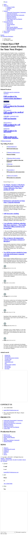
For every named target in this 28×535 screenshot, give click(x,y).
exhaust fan (7, 355)
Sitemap (2, 458)
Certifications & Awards (9, 449)
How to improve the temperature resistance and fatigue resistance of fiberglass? (14, 239)
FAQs (5, 453)
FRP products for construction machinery (13, 97)
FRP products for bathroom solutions (11, 137)
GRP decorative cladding (11, 213)
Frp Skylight (8, 367)
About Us (6, 5)
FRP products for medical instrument (13, 112)
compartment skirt (9, 362)
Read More (6, 101)
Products (6, 11)
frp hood (5, 461)
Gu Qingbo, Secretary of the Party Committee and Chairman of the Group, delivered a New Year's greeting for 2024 (14, 187)
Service (8, 9)
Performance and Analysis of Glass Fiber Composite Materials (14, 201)
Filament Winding (11, 29)
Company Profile (11, 7)
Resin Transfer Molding (12, 27)
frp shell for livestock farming (12, 358)
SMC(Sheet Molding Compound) (14, 28)
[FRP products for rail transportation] (7, 122)
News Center (7, 31)
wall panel (3, 459)
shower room (9, 459)
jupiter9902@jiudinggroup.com (11, 410)
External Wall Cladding (10, 364)
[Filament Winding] (13, 152)
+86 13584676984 (8, 483)
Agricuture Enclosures (12, 13)
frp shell (15, 459)
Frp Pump (7, 368)
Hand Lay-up (10, 23)
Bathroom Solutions (11, 16)
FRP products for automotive (14, 177)
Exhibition (9, 8)
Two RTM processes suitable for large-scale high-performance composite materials (15, 254)
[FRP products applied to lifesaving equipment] (13, 158)
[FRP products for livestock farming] (7, 104)
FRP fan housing (10, 118)
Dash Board (7, 356)
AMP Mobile (8, 458)
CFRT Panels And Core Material (14, 19)
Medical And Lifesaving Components (15, 15)
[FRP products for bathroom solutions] (4, 134)
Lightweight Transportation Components (16, 12)
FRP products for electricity (10, 131)
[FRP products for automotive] (12, 175)
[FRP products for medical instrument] (7, 110)
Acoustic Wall (8, 359)
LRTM (8, 25)
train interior (7, 366)
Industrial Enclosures (11, 17)
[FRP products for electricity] (6, 128)
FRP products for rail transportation (12, 125)
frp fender (19, 459)
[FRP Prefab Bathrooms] (12, 146)
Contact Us (6, 32)
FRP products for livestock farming (14, 106)
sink (6, 363)
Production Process (8, 21)
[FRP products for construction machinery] (14, 93)
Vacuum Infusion (11, 24)
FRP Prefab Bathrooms (12, 148)
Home (5, 4)
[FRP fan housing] (11, 116)
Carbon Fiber (10, 20)
